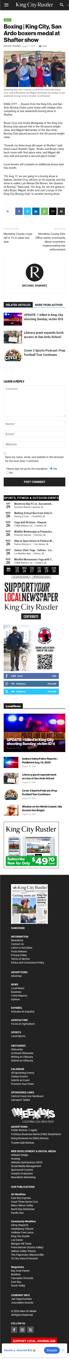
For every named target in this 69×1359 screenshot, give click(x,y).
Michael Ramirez (12, 46)
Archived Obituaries (22, 1053)
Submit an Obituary (22, 1060)
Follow (52, 683)
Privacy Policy (19, 955)
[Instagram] (22, 1330)
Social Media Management (26, 1166)
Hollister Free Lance (22, 1232)
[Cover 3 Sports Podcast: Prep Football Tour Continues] (13, 354)
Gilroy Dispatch (19, 1225)
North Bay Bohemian (23, 1209)
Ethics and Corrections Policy (27, 962)
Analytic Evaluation (22, 1173)
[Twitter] (27, 211)
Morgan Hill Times (21, 1243)
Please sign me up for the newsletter (26, 468)
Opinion (15, 999)
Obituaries (17, 1049)
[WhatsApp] (44, 211)
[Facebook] (19, 211)
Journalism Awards (22, 1302)
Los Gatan (17, 1239)
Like (54, 675)
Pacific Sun (17, 1212)
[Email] (52, 211)
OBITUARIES (18, 1045)
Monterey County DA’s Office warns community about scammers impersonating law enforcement (50, 241)
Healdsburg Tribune (22, 1228)
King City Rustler (20, 1236)
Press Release (19, 951)
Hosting (15, 1158)
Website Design (19, 1154)
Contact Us (17, 944)
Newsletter (17, 940)
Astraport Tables (20, 1099)
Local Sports (18, 1036)
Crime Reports (19, 995)
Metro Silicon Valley (22, 1205)
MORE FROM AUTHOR (49, 305)
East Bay (16, 1281)
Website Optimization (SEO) (27, 1162)
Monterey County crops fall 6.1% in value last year (18, 237)
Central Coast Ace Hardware (27, 1096)
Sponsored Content (22, 1169)
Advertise (16, 975)
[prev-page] (6, 368)
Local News (17, 988)
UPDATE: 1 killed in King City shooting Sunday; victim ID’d (31, 741)
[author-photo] (34, 273)
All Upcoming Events (22, 1072)
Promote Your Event (22, 1083)
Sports (7, 20)
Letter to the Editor (21, 947)
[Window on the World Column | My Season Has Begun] (11, 810)
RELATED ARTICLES (18, 305)
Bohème (15, 1274)
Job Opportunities (21, 1298)
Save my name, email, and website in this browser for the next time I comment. (34, 459)
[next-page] (12, 368)
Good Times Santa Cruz (24, 1201)
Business (16, 991)
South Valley (18, 1285)
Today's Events (19, 1076)
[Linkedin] (36, 211)
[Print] (61, 211)
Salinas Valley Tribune (23, 1251)
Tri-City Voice (18, 1258)
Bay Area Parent (20, 1270)
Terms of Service (20, 958)
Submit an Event (20, 1080)
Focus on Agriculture (23, 1023)
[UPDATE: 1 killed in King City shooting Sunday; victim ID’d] (13, 319)
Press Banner (18, 1247)
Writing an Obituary (22, 1056)
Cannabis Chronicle (22, 1278)
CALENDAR (17, 1069)
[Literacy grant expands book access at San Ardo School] (13, 337)
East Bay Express (21, 1197)
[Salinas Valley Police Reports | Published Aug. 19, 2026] (11, 762)
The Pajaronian (19, 1254)
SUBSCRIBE (18, 928)
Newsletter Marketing (23, 1177)
